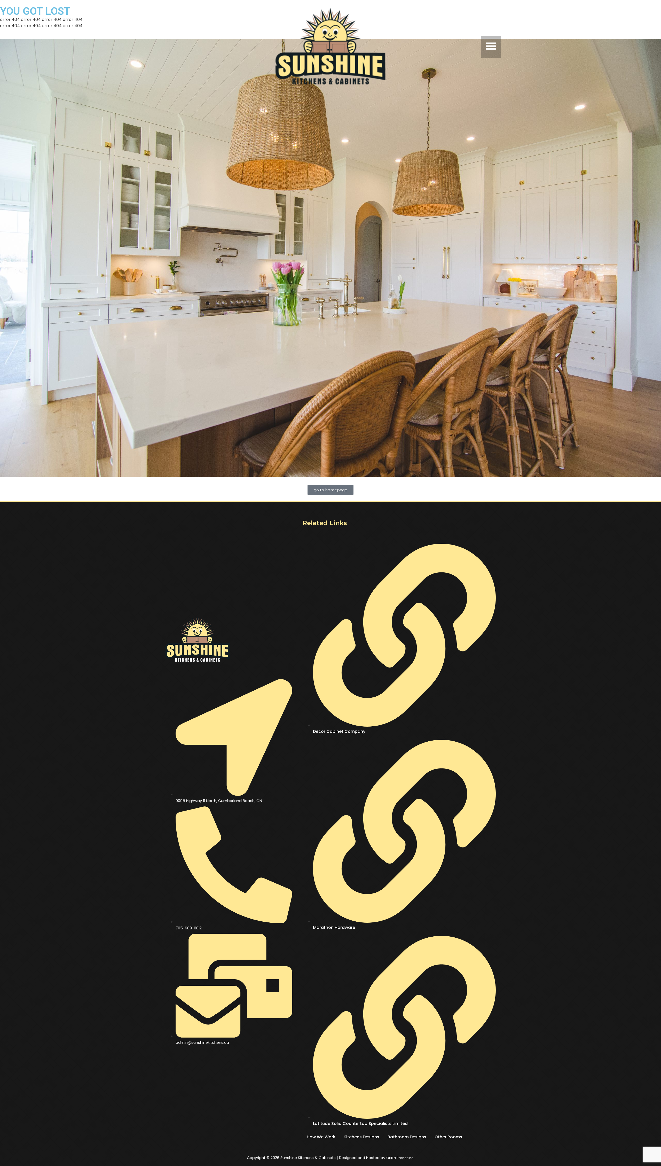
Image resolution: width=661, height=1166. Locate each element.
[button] (446, 47)
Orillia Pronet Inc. (400, 1157)
